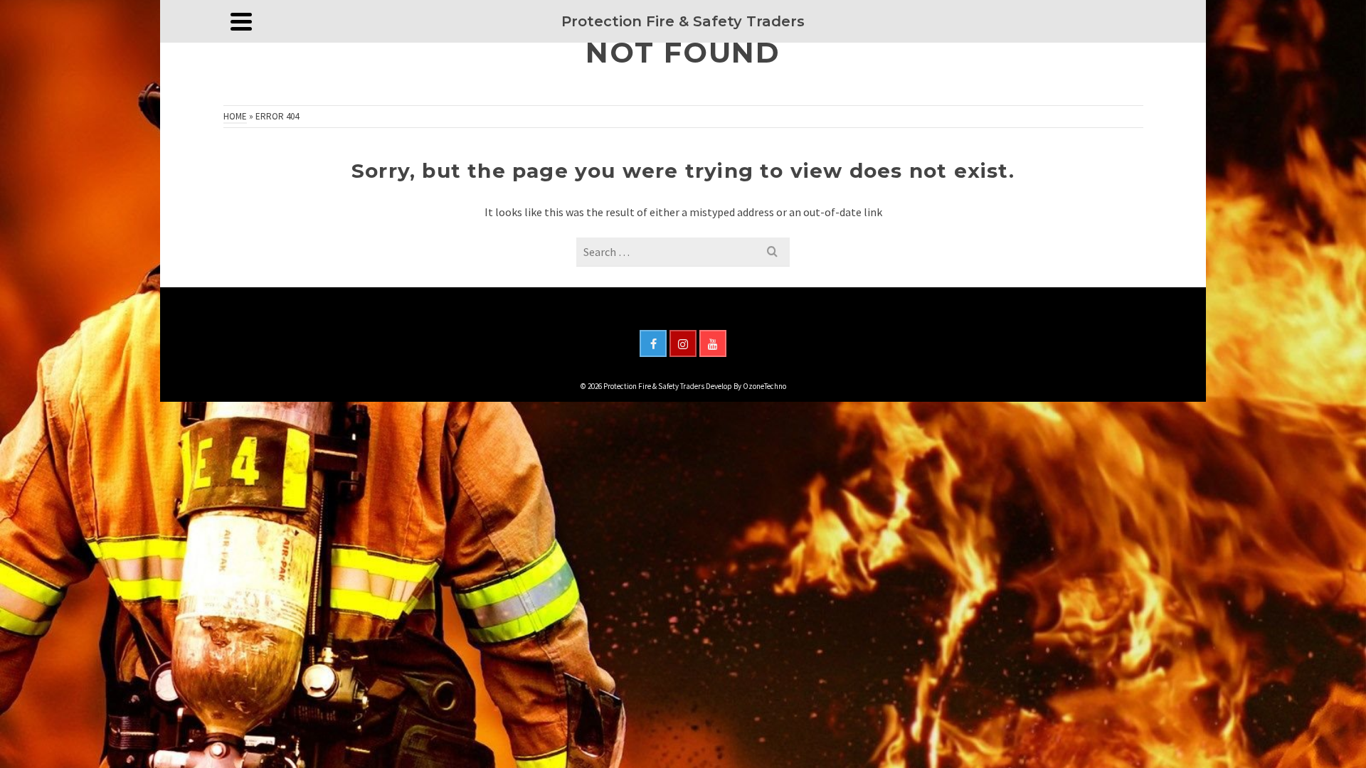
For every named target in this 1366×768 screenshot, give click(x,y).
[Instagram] (683, 343)
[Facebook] (653, 343)
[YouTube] (712, 343)
